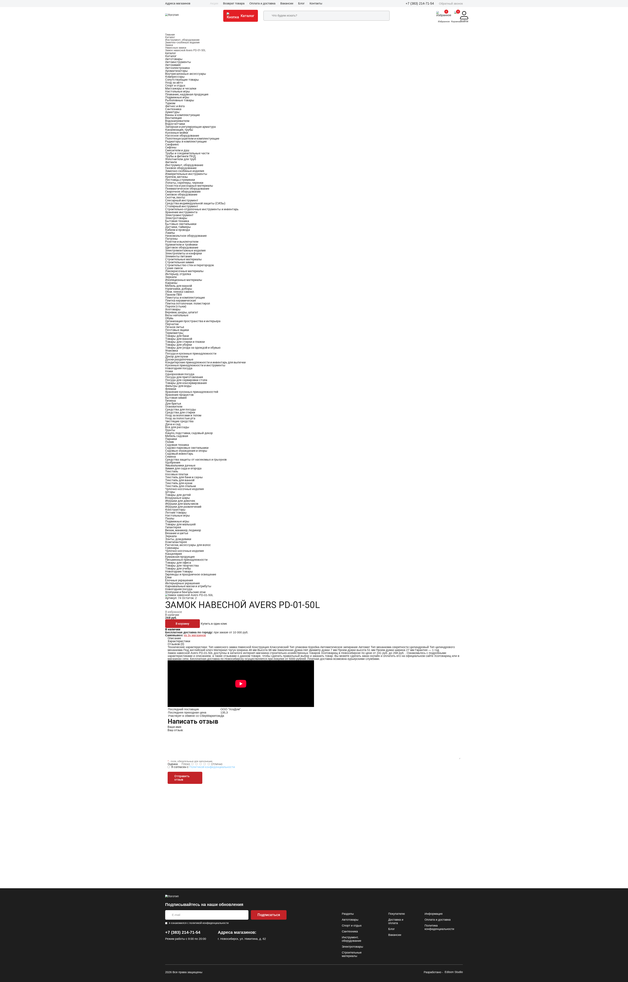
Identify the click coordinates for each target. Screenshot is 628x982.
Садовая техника (177, 444)
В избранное (173, 611)
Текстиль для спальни (180, 486)
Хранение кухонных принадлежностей (191, 391)
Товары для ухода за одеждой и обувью (192, 347)
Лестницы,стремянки (180, 179)
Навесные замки (175, 47)
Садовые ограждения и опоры (186, 450)
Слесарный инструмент (181, 200)
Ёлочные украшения (179, 580)
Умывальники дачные (180, 465)
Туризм (170, 103)
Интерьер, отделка (178, 274)
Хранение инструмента (181, 212)
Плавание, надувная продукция (186, 94)
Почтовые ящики (177, 330)
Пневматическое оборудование (187, 188)
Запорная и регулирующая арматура (190, 126)
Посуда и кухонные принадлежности (190, 353)
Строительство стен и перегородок (189, 265)
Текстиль (171, 471)
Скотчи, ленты (175, 197)
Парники (171, 439)
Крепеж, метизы (176, 177)
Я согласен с (203, 767)
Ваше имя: (175, 727)
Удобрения (172, 462)
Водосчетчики (175, 123)
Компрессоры (175, 76)
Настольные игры (177, 91)
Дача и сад (173, 424)
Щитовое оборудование (181, 247)
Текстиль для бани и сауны (184, 477)
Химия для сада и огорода (183, 468)
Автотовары (174, 59)
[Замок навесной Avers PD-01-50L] (189, 595)
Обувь (169, 318)
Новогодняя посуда (178, 368)
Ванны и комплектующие (182, 115)
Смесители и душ (177, 150)
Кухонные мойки (176, 132)
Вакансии (286, 3)
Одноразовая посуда (179, 374)
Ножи (169, 371)
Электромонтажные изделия (185, 250)
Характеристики (179, 641)
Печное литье (174, 327)
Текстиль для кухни (178, 483)
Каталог (170, 37)
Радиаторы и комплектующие (186, 141)
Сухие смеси (174, 268)
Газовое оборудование (181, 168)
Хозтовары (173, 309)
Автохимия (173, 65)
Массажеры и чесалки (180, 88)
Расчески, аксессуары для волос (188, 545)
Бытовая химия (176, 397)
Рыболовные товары (179, 100)
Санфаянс (172, 144)
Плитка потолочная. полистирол (187, 303)
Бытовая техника (177, 221)
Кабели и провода (177, 230)
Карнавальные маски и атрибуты (188, 586)
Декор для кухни (176, 356)
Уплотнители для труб (180, 159)
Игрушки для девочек (180, 500)
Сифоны (170, 147)
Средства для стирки (180, 412)
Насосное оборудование (182, 135)
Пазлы (169, 518)
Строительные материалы (183, 259)
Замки (169, 45)
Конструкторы (175, 509)
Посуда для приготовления (184, 377)
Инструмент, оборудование (182, 39)
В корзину (182, 623)
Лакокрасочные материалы (184, 271)
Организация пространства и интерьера (192, 321)
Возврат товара (233, 3)
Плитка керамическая (180, 300)
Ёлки (168, 577)
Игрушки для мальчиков (181, 503)
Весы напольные (176, 315)
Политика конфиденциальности (439, 927)
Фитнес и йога (175, 106)
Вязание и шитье (176, 533)
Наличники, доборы (178, 288)
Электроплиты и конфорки (183, 253)
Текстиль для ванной (179, 480)
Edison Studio (454, 972)
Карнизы (171, 283)
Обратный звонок (451, 3)
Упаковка (171, 350)
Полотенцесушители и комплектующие (192, 138)
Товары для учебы (178, 568)
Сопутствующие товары (182, 79)
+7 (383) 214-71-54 (420, 3)
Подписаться (268, 915)
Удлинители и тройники (181, 244)
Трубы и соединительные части (187, 153)
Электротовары (176, 218)
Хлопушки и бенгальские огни (185, 592)
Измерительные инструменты (186, 174)
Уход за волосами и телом (183, 415)
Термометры (174, 333)
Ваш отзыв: (175, 730)
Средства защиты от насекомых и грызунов (196, 459)
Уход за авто (174, 82)
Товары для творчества (182, 565)
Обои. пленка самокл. (179, 291)
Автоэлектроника (177, 68)
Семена (170, 456)
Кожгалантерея (176, 542)
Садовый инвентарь (179, 453)
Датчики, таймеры (178, 227)
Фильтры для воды (178, 386)
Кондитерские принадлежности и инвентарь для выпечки (205, 362)
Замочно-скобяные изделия (182, 42)
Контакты (316, 3)
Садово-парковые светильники (187, 447)
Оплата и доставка (262, 3)
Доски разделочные (179, 359)
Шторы (170, 492)
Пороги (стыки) (175, 306)
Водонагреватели (177, 121)
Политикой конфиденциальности (212, 767)
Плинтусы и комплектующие (185, 297)
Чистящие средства (179, 421)
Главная (170, 34)
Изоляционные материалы (183, 280)
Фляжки (170, 389)
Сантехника (173, 109)
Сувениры (172, 548)
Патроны (171, 238)
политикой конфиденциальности (209, 923)
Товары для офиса (178, 562)
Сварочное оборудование (183, 191)
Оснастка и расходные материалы (189, 185)
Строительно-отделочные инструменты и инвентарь (201, 209)
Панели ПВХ (173, 294)
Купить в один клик (214, 623)
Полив (169, 442)
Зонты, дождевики (178, 539)
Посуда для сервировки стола (186, 380)
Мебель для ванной (178, 285)
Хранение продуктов (179, 394)
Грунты (170, 430)
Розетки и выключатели (181, 241)
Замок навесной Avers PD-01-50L (185, 50)
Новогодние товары (179, 571)
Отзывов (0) (176, 644)
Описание (174, 638)
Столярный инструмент (181, 206)
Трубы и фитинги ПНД (180, 156)
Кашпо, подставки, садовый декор (189, 433)
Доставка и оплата (395, 921)
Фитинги (171, 162)
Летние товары (176, 512)
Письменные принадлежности (186, 559)
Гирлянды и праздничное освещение (190, 574)
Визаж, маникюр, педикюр (183, 530)
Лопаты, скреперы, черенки (184, 182)
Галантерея (173, 527)
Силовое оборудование (181, 194)
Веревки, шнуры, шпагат (181, 312)
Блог (301, 3)
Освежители (173, 406)
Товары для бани (177, 336)
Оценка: (173, 764)
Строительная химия (179, 262)
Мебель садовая (176, 436)
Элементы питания (178, 256)
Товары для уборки (178, 344)
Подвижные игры (177, 97)
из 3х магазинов (195, 635)
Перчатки (172, 324)
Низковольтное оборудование (186, 235)
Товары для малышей (180, 524)
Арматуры (172, 112)
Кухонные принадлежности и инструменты (195, 365)
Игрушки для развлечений (183, 506)
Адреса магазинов (177, 3)
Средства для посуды (180, 409)
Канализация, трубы (179, 129)
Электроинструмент (179, 215)
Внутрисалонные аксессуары (185, 73)
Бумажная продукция (180, 556)
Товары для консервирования (186, 383)
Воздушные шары (177, 498)
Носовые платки (176, 474)
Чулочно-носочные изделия (184, 489)
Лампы (170, 232)
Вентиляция (173, 118)
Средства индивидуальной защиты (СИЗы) (195, 203)
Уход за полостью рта (180, 418)
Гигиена (170, 400)
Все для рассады (177, 427)
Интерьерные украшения (182, 583)
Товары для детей (178, 495)
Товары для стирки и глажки (185, 341)
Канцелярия (173, 553)
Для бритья (173, 403)
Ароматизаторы (176, 70)
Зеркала (171, 277)
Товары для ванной (178, 338)
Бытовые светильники (180, 224)
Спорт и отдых (175, 85)
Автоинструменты (178, 62)
